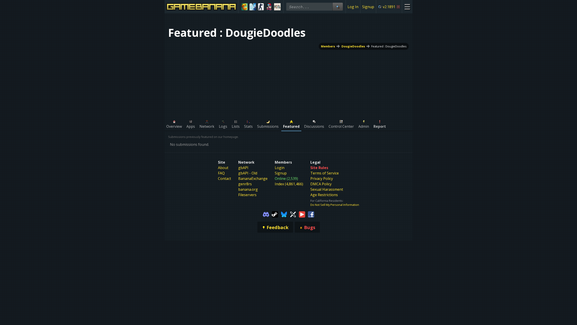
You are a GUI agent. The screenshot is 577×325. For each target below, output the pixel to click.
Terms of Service (324, 173)
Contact (224, 178)
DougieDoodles (353, 46)
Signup (368, 6)
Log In (353, 6)
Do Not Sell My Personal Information (334, 205)
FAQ (221, 173)
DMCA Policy (321, 183)
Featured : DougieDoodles (389, 46)
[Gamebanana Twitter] (293, 213)
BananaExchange (253, 178)
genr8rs (245, 183)
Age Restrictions (324, 194)
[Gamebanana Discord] (266, 213)
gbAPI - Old (247, 173)
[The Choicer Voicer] (253, 6)
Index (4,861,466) (289, 183)
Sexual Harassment (326, 189)
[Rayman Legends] (244, 6)
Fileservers (247, 194)
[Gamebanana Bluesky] (284, 213)
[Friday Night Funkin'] (269, 6)
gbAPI (243, 167)
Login (279, 167)
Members (328, 46)
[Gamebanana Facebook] (311, 213)
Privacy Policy (321, 178)
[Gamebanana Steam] (275, 213)
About (223, 167)
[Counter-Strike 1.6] (261, 6)
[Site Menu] (407, 6)
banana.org (248, 189)
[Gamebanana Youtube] (302, 213)
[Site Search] (337, 7)
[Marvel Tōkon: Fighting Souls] (277, 6)
